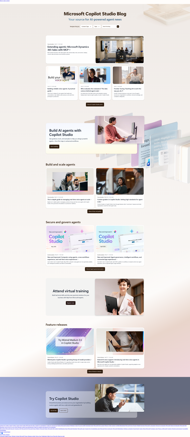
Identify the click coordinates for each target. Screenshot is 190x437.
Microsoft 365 (24, 428)
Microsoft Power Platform (34, 428)
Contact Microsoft (20, 436)
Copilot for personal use (52, 425)
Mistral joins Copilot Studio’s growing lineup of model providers (69, 360)
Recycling (55, 436)
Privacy (26, 436)
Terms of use (38, 436)
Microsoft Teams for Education (173, 425)
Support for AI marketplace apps (92, 428)
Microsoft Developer (72, 428)
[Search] (118, 26)
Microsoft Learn (81, 428)
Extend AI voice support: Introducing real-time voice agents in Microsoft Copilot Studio (118, 361)
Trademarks (44, 436)
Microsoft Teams (44, 428)
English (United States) (5, 431)
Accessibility (185, 428)
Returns (107, 425)
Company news (154, 428)
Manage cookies (31, 436)
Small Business (61, 428)
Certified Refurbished (120, 425)
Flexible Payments (141, 425)
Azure (66, 428)
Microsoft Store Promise (131, 425)
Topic (95, 26)
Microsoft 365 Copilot (53, 428)
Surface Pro (2, 425)
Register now (70, 303)
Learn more (63, 410)
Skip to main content (5, 0)
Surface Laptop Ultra (17, 425)
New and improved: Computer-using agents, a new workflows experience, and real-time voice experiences (68, 258)
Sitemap (14, 436)
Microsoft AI (3, 428)
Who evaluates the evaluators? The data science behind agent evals (94, 90)
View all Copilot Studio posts (95, 104)
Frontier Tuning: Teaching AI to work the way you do (127, 90)
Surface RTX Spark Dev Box (28, 425)
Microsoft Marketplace (118, 428)
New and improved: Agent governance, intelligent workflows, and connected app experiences (119, 258)
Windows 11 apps (74, 425)
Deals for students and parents (41, 427)
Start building (54, 146)
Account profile (81, 425)
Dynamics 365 (18, 428)
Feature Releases (51, 357)
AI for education (52, 427)
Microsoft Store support (99, 425)
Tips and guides (51, 44)
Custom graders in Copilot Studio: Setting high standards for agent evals (119, 201)
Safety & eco (50, 436)
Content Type (85, 26)
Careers (141, 428)
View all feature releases (95, 371)
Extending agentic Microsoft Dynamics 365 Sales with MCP (68, 48)
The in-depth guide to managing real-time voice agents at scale (69, 199)
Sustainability (3, 430)
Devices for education (161, 425)
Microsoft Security (10, 428)
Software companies (128, 428)
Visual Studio (136, 428)
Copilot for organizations (40, 425)
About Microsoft (147, 428)
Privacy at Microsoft (162, 428)
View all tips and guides (95, 211)
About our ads (61, 436)
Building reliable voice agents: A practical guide (61, 90)
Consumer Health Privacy (6, 436)
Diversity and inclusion (177, 428)
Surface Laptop (9, 425)
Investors (170, 428)
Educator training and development (26, 427)
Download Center (89, 425)
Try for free (54, 410)
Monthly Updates (51, 254)
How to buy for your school (11, 427)
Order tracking (112, 425)
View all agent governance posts (95, 269)
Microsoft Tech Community (106, 428)
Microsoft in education (150, 425)
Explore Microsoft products (64, 425)
